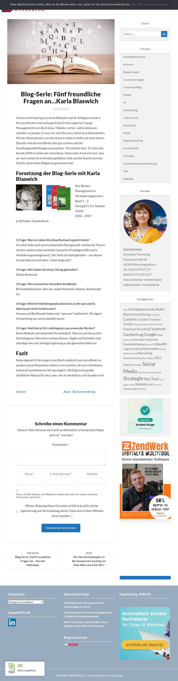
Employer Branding (136, 329)
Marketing (136, 348)
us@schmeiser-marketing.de (141, 284)
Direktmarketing (155, 324)
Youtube (157, 385)
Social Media (130, 148)
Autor (67, 391)
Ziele (144, 389)
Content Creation (149, 319)
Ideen (160, 334)
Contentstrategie (133, 79)
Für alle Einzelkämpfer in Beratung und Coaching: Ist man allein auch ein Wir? (89, 559)
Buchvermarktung (83, 391)
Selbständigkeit (147, 358)
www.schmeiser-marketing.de (142, 279)
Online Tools (130, 117)
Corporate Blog (132, 87)
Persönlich (129, 125)
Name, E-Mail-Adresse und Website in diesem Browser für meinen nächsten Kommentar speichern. (57, 496)
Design (127, 94)
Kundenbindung (134, 344)
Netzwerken (151, 349)
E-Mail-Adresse (61, 474)
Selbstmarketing (133, 140)
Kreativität (151, 339)
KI (124, 102)
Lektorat (149, 344)
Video (132, 385)
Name (29, 474)
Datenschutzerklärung (156, 4)
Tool (155, 378)
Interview (138, 339)
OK (133, 4)
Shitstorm (129, 364)
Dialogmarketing (140, 324)
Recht (126, 132)
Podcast (163, 349)
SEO (158, 358)
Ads (125, 309)
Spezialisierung (144, 372)
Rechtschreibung (130, 353)
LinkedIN (160, 344)
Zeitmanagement (132, 388)
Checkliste (155, 315)
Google (150, 334)
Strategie (128, 155)
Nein (139, 4)
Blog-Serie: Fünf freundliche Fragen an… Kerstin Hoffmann (33, 559)
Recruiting (145, 353)
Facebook (158, 329)
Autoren (21, 391)
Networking (130, 110)
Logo (126, 348)
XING (151, 384)
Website (92, 474)
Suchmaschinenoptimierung (140, 163)
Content (130, 319)
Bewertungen (131, 72)
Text (125, 171)
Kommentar (61, 444)
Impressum (127, 340)
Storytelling (156, 372)
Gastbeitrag (133, 334)
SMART (139, 365)
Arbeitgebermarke (134, 56)
